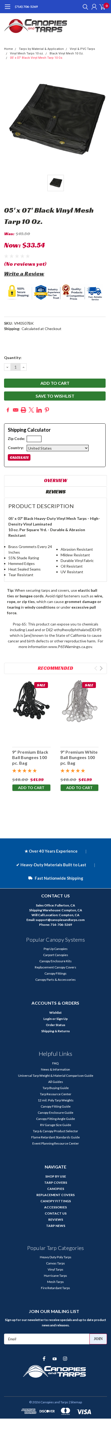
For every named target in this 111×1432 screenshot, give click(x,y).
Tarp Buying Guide (56, 1088)
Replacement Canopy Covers (55, 967)
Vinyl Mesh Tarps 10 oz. (27, 53)
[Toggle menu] (7, 9)
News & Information (55, 1069)
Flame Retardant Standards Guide (55, 1137)
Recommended (55, 668)
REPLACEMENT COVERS (55, 1195)
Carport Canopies (55, 955)
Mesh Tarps (55, 1282)
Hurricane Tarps (55, 1276)
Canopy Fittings (55, 973)
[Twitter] (31, 410)
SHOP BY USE (55, 1176)
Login (47, 1019)
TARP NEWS (55, 1226)
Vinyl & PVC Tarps (82, 49)
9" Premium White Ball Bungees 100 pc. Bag (79, 757)
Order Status (55, 1025)
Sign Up (62, 1019)
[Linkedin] (39, 410)
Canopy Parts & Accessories (55, 980)
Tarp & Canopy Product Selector (55, 1131)
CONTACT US (56, 1213)
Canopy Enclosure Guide (55, 1113)
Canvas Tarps (55, 1263)
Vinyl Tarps (55, 1269)
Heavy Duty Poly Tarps (55, 1257)
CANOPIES (55, 1189)
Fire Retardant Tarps (55, 1288)
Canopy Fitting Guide (56, 1106)
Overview (55, 480)
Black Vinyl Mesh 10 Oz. (67, 53)
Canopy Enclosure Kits (55, 961)
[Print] (23, 410)
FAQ (55, 1063)
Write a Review (24, 273)
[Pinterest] (47, 410)
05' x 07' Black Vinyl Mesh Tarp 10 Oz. (36, 58)
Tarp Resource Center (55, 1094)
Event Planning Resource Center (55, 1143)
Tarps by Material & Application (41, 49)
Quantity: (13, 357)
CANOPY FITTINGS (55, 1201)
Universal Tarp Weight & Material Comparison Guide (55, 1076)
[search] (84, 6)
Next (101, 668)
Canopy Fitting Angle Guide (55, 1119)
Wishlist (55, 1013)
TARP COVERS (55, 1183)
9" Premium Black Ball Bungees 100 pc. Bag (30, 757)
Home (8, 49)
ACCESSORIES (55, 1207)
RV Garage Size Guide (55, 1125)
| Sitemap (75, 1402)
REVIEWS (55, 1220)
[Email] (15, 410)
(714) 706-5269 (26, 7)
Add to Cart (31, 787)
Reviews (55, 492)
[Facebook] (8, 410)
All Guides (55, 1082)
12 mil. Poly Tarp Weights (56, 1100)
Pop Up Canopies (56, 949)
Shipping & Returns (55, 1031)
